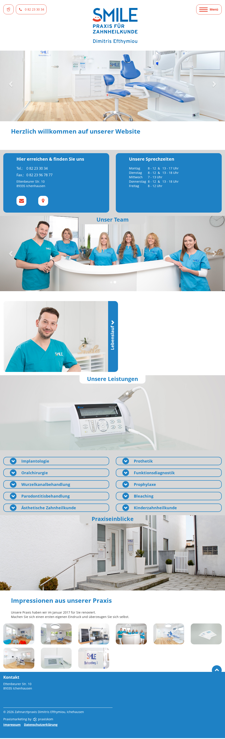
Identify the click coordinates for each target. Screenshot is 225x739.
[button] (11, 83)
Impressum (12, 724)
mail (21, 201)
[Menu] (209, 9)
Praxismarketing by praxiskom (28, 719)
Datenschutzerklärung (41, 724)
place (43, 201)
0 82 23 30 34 (34, 9)
